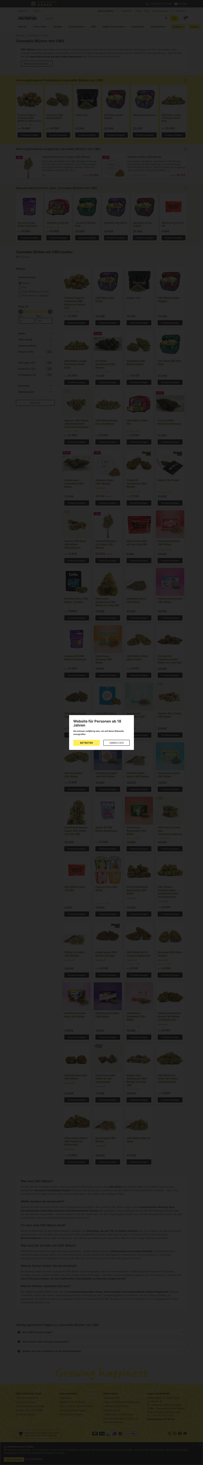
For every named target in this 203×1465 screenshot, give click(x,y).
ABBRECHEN (116, 742)
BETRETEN (86, 742)
